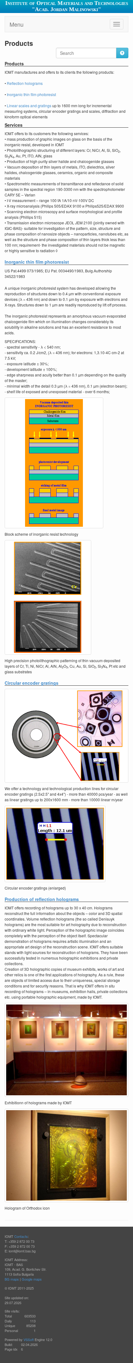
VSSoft (29, 1339)
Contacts (21, 1236)
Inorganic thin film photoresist (31, 94)
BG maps (12, 1279)
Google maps (32, 1279)
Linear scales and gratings (29, 105)
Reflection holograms (25, 83)
